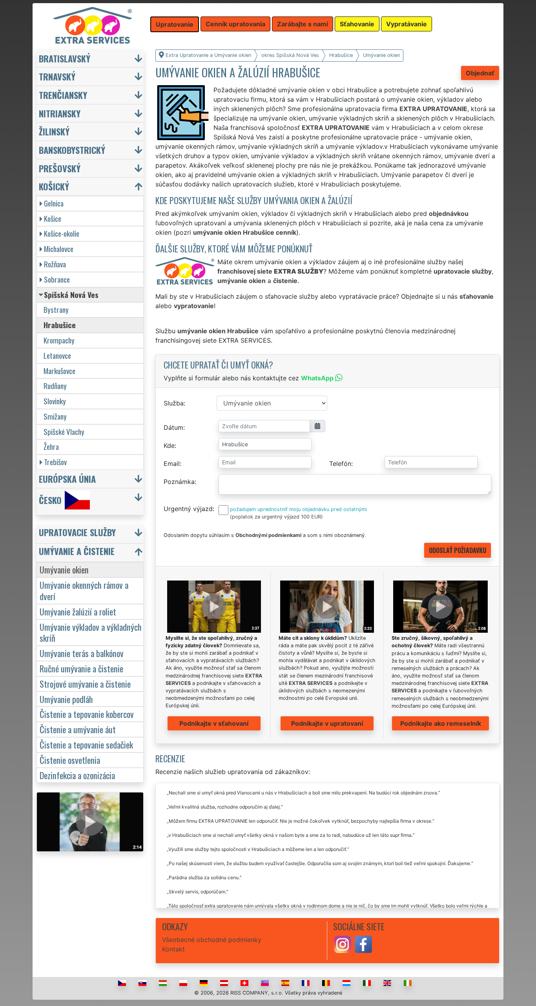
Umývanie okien (64, 569)
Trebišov (55, 461)
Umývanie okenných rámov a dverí (84, 590)
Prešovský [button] (59, 168)
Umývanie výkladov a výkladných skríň (91, 632)
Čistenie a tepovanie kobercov (87, 713)
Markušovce (59, 370)
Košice (52, 218)
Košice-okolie (61, 233)
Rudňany (55, 385)
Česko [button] (50, 499)
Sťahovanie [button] (357, 24)
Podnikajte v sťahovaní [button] (213, 723)
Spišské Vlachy (64, 431)
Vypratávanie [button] (406, 24)
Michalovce (58, 248)
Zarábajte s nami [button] (302, 24)
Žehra (51, 446)
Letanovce (57, 355)
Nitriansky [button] (59, 113)
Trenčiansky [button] (63, 94)
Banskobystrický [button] (72, 149)
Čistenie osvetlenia (70, 759)
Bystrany (56, 309)
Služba (174, 403)
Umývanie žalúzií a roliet (78, 611)
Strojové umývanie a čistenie (85, 683)
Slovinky (55, 401)
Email (172, 463)
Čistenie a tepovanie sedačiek (86, 744)
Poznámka (179, 482)
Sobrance (57, 279)
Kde (169, 445)
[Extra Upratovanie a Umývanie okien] (92, 25)
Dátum (173, 427)
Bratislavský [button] (64, 58)
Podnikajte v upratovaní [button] (327, 723)
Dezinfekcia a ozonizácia (77, 775)
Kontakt (173, 949)
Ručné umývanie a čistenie (81, 668)
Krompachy (59, 340)
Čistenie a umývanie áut (78, 729)
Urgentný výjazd (188, 509)
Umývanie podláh (66, 698)
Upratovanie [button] (174, 24)
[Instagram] (342, 944)
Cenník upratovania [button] (235, 24)
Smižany (55, 416)
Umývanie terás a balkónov (82, 652)
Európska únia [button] (67, 478)
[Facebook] (363, 944)
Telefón (340, 463)
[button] (91, 534)
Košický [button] (54, 186)
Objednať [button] (480, 73)
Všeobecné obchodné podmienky (211, 940)
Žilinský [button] (54, 131)
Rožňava (55, 264)
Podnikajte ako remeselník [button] (440, 723)
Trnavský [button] (57, 76)
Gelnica (54, 203)
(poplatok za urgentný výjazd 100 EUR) (276, 517)
